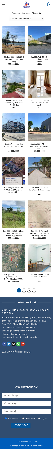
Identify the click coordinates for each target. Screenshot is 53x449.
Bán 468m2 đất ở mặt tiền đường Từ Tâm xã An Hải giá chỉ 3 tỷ (39, 233)
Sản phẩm (26, 13)
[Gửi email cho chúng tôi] (13, 344)
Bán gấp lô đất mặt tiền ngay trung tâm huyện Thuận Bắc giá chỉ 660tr (13, 277)
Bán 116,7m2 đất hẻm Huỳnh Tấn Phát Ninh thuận (39, 59)
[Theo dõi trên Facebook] (4, 344)
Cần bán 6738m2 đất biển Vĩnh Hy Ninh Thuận (39, 189)
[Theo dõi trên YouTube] (23, 344)
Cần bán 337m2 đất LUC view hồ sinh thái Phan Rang (13, 59)
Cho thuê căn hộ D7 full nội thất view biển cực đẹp (39, 277)
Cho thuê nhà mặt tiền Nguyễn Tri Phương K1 (13, 145)
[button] (3, 4)
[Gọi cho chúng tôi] (18, 344)
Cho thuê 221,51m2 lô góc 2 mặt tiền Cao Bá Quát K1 (39, 146)
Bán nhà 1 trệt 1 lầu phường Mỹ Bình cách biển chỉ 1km (14, 103)
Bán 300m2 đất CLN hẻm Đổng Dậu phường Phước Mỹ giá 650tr (13, 233)
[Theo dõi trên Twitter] (9, 344)
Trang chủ (16, 13)
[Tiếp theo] (34, 290)
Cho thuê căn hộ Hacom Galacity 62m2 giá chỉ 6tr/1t (39, 103)
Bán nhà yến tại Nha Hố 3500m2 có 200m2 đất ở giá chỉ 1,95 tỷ (14, 190)
